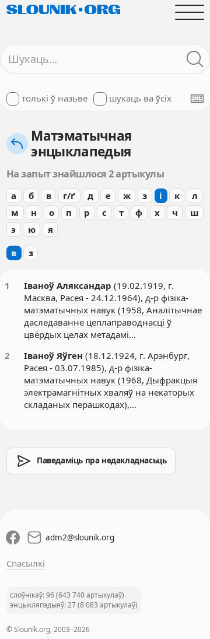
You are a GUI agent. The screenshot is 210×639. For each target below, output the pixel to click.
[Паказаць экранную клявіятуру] (197, 99)
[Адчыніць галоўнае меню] (189, 12)
